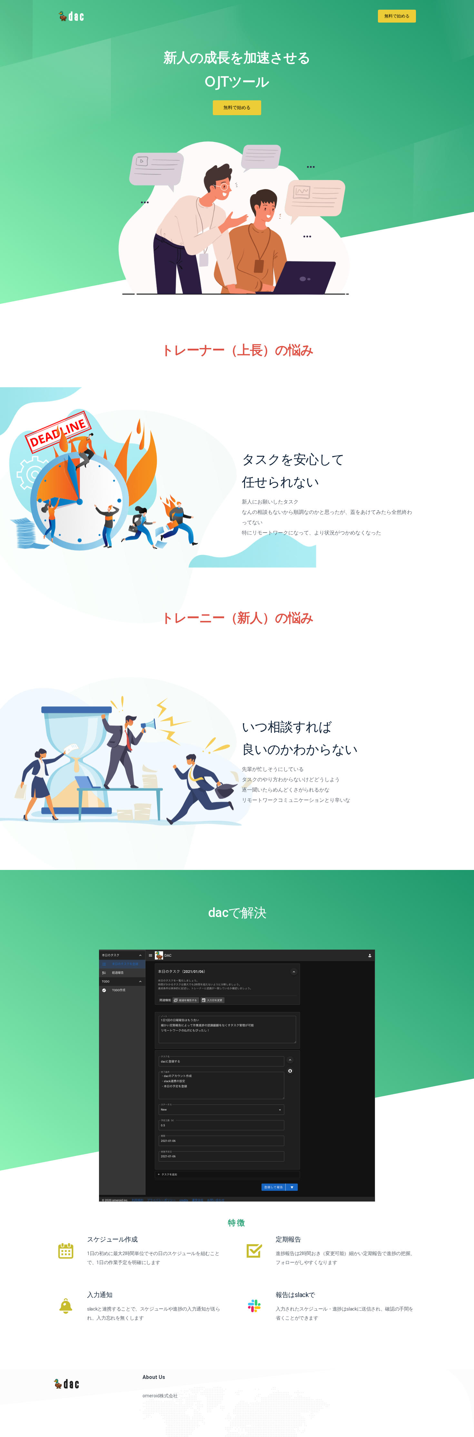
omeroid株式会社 (160, 1395)
